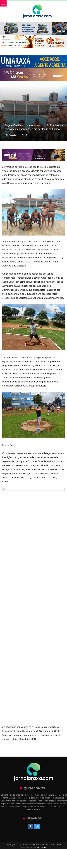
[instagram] (37, 826)
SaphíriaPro (42, 847)
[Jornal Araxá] (37, 3)
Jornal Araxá (56, 844)
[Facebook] (30, 826)
